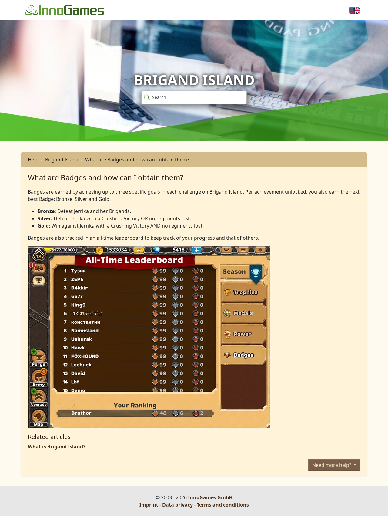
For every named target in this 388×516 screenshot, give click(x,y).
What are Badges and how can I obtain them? (137, 159)
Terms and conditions (223, 504)
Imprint (148, 504)
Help (33, 159)
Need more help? (332, 465)
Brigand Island (62, 159)
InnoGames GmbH (210, 497)
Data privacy (177, 504)
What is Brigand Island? (56, 446)
